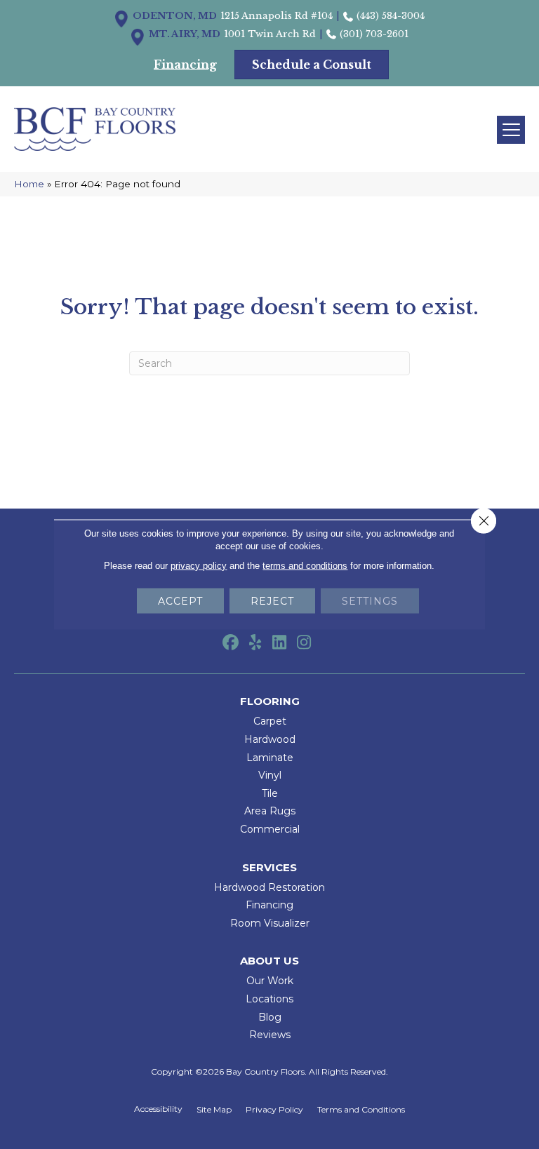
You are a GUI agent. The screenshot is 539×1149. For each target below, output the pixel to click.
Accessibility (158, 1109)
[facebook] (230, 643)
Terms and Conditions (361, 1110)
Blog (269, 1017)
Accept (180, 601)
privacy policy (199, 565)
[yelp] (255, 643)
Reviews (270, 1034)
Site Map (214, 1110)
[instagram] (304, 643)
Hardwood (269, 739)
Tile (270, 793)
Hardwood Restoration (269, 887)
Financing (269, 905)
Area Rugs (269, 811)
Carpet (269, 721)
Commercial (270, 829)
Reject (272, 601)
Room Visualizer (270, 923)
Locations (269, 999)
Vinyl (269, 775)
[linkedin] (280, 643)
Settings (370, 601)
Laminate (269, 757)
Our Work (269, 980)
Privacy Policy (274, 1110)
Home (29, 183)
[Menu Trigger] (511, 130)
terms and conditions (304, 565)
